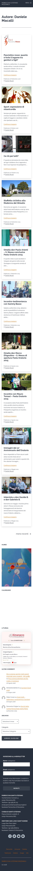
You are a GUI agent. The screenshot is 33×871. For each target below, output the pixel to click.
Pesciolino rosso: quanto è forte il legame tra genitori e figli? (16, 57)
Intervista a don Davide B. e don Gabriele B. (16, 498)
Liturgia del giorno (16, 657)
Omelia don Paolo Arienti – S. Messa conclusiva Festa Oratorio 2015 (16, 252)
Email (9, 769)
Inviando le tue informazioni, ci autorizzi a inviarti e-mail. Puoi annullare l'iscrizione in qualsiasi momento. (16, 781)
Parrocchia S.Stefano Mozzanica (14, 861)
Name (9, 761)
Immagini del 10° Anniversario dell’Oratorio (16, 449)
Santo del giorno (16, 646)
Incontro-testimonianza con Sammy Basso (15, 302)
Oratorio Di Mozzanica (15, 830)
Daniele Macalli (9, 81)
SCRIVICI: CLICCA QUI (11, 738)
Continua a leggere (10, 75)
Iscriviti (17, 788)
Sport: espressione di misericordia (14, 108)
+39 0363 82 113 (13, 802)
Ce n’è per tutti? (11, 156)
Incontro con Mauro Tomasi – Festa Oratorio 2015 (15, 396)
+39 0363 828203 (13, 828)
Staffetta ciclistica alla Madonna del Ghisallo (15, 201)
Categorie (5, 727)
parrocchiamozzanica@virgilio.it (16, 805)
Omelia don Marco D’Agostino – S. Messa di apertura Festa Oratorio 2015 (15, 357)
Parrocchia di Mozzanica (16, 807)
